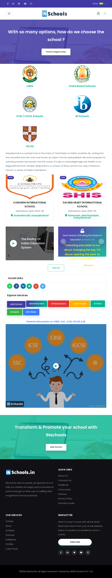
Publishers (11, 539)
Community (64, 489)
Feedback (63, 484)
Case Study (12, 548)
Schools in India (66, 503)
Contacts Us (64, 480)
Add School (16, 304)
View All (56, 268)
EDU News (31, 312)
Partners (10, 535)
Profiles (9, 544)
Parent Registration (56, 51)
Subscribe (75, 542)
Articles (98, 303)
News (8, 525)
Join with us (77, 265)
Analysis (14, 312)
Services (62, 494)
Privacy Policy (65, 498)
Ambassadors (58, 303)
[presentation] (63, 241)
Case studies (80, 303)
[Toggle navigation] (9, 13)
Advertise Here (36, 303)
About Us (63, 475)
